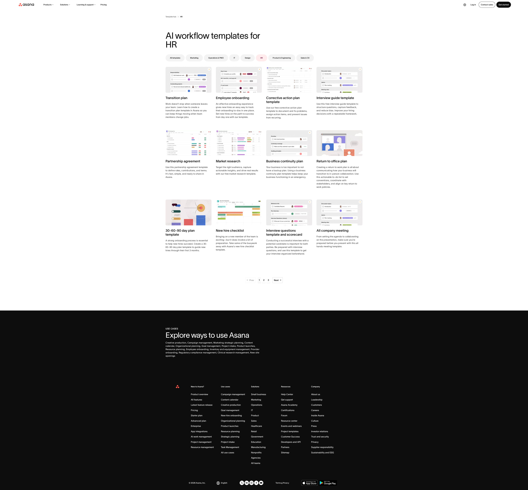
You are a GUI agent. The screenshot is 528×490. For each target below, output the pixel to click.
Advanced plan (198, 421)
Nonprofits (256, 452)
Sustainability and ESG (322, 452)
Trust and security (320, 436)
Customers (316, 405)
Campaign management (233, 394)
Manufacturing (258, 447)
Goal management (230, 410)
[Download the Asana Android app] (327, 483)
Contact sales (487, 5)
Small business (258, 394)
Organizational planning (233, 421)
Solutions (64, 5)
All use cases (227, 452)
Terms (278, 483)
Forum (284, 415)
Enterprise (196, 426)
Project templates (290, 431)
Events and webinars (291, 426)
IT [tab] (234, 58)
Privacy (314, 442)
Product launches (229, 426)
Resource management (202, 447)
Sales (254, 421)
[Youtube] (261, 483)
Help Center (287, 394)
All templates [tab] (175, 58)
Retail (254, 431)
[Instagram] (251, 483)
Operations (256, 405)
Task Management (230, 447)
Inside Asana (317, 415)
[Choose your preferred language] (465, 5)
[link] (171, 16)
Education (256, 442)
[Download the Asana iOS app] (309, 483)
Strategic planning (230, 436)
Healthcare (256, 426)
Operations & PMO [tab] (216, 58)
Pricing (104, 5)
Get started (504, 5)
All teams (255, 463)
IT (252, 410)
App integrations (199, 431)
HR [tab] (261, 58)
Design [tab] (247, 58)
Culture (314, 421)
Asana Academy (289, 405)
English (224, 483)
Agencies (256, 457)
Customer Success (290, 436)
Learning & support (85, 5)
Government (257, 436)
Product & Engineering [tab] (282, 58)
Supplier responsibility (322, 447)
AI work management (201, 436)
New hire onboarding (231, 415)
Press (314, 426)
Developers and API (291, 442)
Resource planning (230, 431)
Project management (201, 442)
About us (315, 394)
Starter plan (196, 415)
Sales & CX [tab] (305, 58)
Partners (285, 447)
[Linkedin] (246, 483)
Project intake (228, 442)
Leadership (316, 399)
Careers (315, 410)
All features (196, 399)
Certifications (287, 410)
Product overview (199, 394)
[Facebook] (256, 483)
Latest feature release (201, 405)
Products (47, 5)
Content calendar (229, 399)
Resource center (289, 421)
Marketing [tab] (194, 58)
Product (255, 415)
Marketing (256, 399)
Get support (287, 399)
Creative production (231, 405)
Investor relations (319, 431)
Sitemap (285, 452)
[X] (242, 483)
